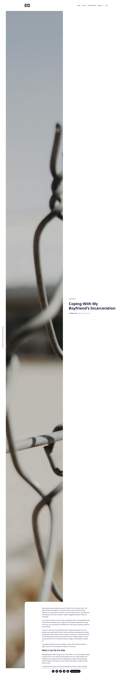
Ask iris (84, 5)
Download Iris (75, 671)
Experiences (72, 298)
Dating (99, 5)
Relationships (92, 5)
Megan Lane (73, 313)
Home (79, 5)
